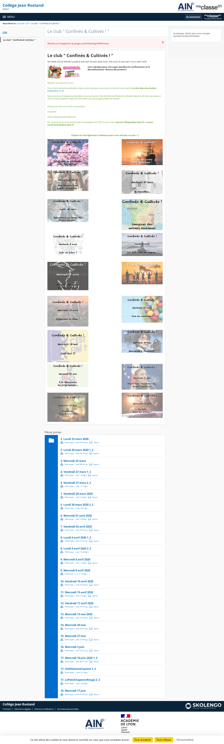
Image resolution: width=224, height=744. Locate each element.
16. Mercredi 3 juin (72, 647)
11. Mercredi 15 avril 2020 (77, 592)
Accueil (20, 23)
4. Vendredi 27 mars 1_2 (76, 472)
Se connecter (193, 16)
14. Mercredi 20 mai (73, 625)
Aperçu (94, 442)
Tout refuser (164, 740)
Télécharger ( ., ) (76, 442)
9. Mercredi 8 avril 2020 (75, 559)
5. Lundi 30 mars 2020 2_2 (77, 504)
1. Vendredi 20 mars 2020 (77, 494)
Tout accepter (142, 740)
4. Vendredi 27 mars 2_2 (76, 483)
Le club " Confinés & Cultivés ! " (19, 39)
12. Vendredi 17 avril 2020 (77, 603)
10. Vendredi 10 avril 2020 (77, 581)
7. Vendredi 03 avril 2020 (76, 526)
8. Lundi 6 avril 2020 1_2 (76, 537)
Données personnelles (68, 709)
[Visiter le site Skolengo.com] (203, 708)
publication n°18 (55, 90)
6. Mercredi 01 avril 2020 (76, 515)
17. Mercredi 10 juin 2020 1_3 (79, 658)
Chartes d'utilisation (44, 709)
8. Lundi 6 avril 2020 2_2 (76, 548)
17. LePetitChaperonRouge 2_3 (80, 680)
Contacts (7, 709)
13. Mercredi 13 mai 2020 (76, 614)
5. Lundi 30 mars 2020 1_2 (77, 450)
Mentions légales (23, 709)
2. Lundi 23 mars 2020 (75, 439)
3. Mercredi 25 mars (73, 461)
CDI (27, 23)
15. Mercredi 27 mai (73, 636)
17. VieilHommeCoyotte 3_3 (78, 669)
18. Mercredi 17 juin (73, 691)
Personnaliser (185, 740)
